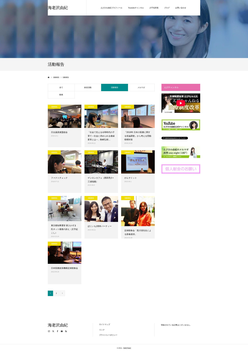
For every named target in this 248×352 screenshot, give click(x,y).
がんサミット (130, 178)
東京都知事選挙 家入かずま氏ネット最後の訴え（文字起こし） (64, 229)
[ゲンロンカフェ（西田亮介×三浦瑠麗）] (101, 162)
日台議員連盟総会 (59, 132)
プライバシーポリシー (108, 335)
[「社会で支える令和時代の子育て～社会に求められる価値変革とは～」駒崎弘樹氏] (101, 116)
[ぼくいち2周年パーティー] (101, 209)
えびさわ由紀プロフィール (111, 8)
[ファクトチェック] (64, 162)
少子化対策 (153, 8)
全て (61, 87)
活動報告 (114, 87)
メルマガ (141, 87)
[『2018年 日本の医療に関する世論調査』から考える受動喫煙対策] (138, 116)
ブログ (167, 8)
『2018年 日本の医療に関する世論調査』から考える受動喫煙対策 (137, 136)
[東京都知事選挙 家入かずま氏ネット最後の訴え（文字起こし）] (64, 208)
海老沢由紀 (58, 7)
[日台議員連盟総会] (64, 116)
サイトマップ (104, 324)
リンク (102, 330)
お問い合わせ (180, 8)
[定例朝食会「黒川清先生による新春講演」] (138, 211)
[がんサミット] (138, 162)
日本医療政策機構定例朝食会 (64, 268)
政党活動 (87, 87)
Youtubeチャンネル (136, 8)
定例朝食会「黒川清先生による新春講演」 (137, 232)
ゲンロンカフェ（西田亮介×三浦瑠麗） (101, 180)
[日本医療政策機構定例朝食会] (64, 253)
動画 (61, 95)
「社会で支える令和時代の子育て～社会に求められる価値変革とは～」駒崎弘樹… (101, 136)
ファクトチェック (59, 178)
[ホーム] (49, 77)
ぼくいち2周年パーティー (100, 226)
